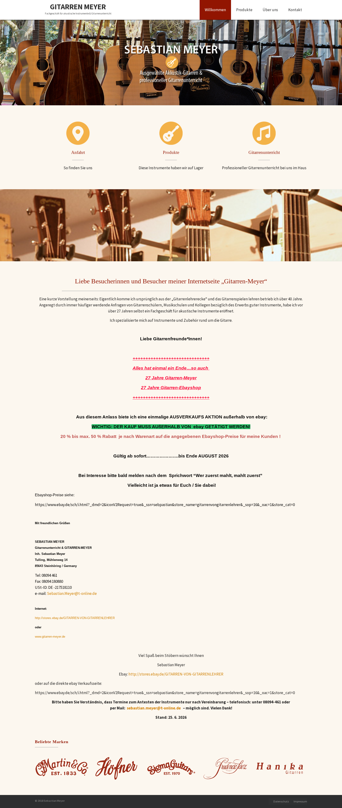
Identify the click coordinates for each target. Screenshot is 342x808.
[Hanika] (280, 768)
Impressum (300, 801)
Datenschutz (281, 801)
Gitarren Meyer (78, 7)
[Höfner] (116, 768)
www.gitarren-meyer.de (50, 636)
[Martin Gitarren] (62, 768)
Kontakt (295, 9)
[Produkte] (171, 133)
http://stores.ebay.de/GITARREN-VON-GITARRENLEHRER (175, 674)
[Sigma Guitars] (171, 768)
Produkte (244, 9)
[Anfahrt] (78, 133)
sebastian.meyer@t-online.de (154, 708)
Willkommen (215, 9)
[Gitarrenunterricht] (264, 133)
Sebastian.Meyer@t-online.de (72, 593)
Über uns (270, 9)
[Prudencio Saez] (225, 768)
